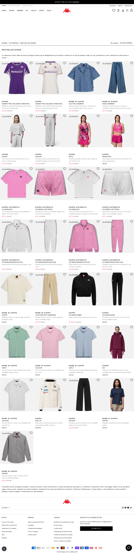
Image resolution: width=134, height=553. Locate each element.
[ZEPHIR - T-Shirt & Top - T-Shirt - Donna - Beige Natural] (3, 310)
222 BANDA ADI (16, 210)
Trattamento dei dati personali (63, 531)
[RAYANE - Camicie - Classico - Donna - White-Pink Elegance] (6, 469)
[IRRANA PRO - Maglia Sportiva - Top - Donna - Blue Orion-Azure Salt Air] (107, 152)
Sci (27, 10)
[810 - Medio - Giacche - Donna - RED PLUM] (103, 363)
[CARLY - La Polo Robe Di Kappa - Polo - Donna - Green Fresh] (3, 363)
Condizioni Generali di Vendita (63, 534)
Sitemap (4, 538)
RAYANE (15, 474)
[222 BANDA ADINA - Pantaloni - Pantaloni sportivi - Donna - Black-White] (103, 310)
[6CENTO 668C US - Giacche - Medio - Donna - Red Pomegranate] (40, 416)
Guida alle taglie (7, 531)
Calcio (33, 10)
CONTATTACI (128, 6)
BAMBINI (20, 10)
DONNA (11, 10)
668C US (49, 422)
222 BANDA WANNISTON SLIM (16, 262)
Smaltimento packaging (35, 528)
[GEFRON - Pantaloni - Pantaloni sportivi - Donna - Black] (40, 152)
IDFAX (83, 158)
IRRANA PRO (117, 158)
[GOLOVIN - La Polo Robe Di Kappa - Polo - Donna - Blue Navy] (40, 363)
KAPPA (4, 5)
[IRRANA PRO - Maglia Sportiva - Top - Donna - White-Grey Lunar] (110, 152)
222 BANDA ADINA (115, 316)
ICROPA (16, 158)
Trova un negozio (33, 531)
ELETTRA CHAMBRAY (83, 105)
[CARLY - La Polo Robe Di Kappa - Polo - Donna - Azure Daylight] (6, 363)
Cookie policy (58, 528)
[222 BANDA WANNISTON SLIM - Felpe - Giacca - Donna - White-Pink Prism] (3, 257)
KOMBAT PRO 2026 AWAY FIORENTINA (48, 105)
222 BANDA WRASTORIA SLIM (48, 263)
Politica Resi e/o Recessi (9, 525)
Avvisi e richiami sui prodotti (62, 541)
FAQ (3, 534)
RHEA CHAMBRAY (116, 105)
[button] (4, 548)
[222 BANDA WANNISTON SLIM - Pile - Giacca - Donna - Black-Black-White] (10, 257)
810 (116, 369)
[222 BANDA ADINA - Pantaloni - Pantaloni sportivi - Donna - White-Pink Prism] (107, 310)
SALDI (49, 10)
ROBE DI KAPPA (28, 5)
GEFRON (47, 158)
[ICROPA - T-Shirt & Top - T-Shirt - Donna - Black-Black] (6, 152)
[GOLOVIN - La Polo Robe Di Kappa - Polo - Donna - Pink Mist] (36, 363)
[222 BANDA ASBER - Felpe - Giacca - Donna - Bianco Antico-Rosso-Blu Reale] (73, 310)
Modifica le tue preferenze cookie (64, 522)
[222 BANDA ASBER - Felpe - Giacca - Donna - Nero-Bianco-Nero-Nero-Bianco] (70, 310)
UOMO (4, 10)
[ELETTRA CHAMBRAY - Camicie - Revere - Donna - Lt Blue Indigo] (70, 99)
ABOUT (120, 6)
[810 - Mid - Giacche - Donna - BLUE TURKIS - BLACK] (107, 363)
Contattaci (31, 525)
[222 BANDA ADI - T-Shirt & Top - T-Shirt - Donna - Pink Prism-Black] (3, 205)
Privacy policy (58, 525)
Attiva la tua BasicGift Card (36, 522)
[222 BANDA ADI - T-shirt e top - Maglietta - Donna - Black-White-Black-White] (13, 205)
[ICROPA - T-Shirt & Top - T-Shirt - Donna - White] (3, 152)
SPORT (41, 10)
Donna (4, 43)
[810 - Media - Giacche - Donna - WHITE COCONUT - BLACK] (110, 363)
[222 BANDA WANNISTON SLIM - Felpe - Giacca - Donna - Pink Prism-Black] (6, 257)
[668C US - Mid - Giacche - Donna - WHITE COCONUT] (36, 416)
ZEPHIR (16, 316)
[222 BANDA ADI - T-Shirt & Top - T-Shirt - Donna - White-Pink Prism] (6, 205)
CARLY (16, 369)
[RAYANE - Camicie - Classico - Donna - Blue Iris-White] (3, 469)
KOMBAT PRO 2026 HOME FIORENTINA (16, 105)
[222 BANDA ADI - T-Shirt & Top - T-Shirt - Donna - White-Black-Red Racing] (10, 205)
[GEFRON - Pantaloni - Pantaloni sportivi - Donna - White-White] (36, 152)
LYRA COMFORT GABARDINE (49, 316)
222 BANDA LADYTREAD (49, 210)
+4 (16, 363)
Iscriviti (96, 528)
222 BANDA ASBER (83, 315)
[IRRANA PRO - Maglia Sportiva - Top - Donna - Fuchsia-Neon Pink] (103, 152)
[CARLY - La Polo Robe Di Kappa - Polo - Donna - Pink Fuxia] (13, 363)
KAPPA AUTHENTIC (14, 5)
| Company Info (73, 552)
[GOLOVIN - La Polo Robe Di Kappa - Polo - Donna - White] (43, 363)
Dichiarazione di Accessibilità (63, 538)
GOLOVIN (49, 369)
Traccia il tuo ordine (8, 522)
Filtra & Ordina (126, 43)
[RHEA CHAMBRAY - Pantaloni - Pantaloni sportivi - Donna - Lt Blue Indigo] (103, 99)
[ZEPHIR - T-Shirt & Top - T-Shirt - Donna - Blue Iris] (6, 310)
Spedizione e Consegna (9, 528)
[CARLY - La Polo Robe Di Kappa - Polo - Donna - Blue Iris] (10, 363)
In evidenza (14, 43)
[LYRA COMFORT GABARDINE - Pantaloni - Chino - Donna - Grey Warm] (36, 310)
